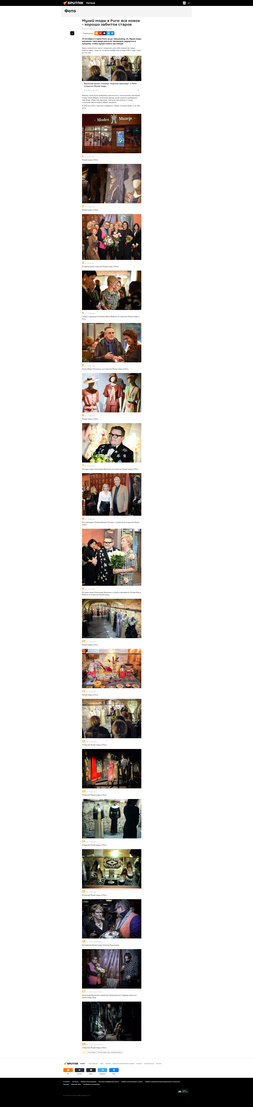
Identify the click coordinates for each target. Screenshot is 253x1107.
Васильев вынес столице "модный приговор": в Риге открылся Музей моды (110, 84)
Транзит (139, 1063)
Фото (84, 1052)
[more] (138, 90)
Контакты (75, 1082)
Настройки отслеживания (91, 1084)
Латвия (108, 1063)
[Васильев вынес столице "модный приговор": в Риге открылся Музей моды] (111, 68)
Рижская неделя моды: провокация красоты (110, 1052)
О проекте (66, 1082)
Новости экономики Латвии (123, 1063)
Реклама (66, 1084)
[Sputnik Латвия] (74, 5)
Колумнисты (149, 1063)
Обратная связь (76, 1084)
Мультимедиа (91, 1052)
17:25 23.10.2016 (87, 29)
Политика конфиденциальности (109, 1082)
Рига (101, 1063)
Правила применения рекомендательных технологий (162, 1082)
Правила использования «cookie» (132, 1082)
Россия (158, 1063)
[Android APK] (183, 1091)
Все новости (93, 1063)
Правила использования (88, 1082)
